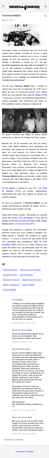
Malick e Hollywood (11, 285)
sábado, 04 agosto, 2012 (22, 342)
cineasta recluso (10, 275)
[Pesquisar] (45, 7)
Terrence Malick (9, 290)
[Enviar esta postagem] (3, 265)
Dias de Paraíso (26, 275)
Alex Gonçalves (18, 349)
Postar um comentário (14, 440)
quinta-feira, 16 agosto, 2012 (24, 410)
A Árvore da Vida (22, 224)
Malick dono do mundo (31, 280)
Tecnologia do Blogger (24, 451)
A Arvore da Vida (10, 270)
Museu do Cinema (19, 330)
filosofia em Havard (11, 280)
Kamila (15, 300)
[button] (45, 16)
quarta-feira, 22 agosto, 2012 (24, 434)
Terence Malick (28, 285)
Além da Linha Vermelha (30, 270)
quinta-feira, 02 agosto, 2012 (24, 323)
